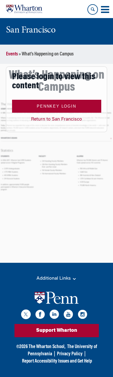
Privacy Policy (70, 354)
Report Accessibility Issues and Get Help (57, 361)
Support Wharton (56, 330)
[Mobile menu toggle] (104, 9)
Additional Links (54, 278)
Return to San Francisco (56, 119)
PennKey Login (56, 106)
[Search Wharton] (92, 9)
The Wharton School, (47, 346)
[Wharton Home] (24, 9)
